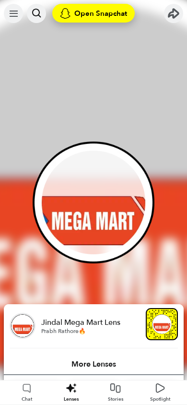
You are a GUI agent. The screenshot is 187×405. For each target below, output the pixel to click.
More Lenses (93, 364)
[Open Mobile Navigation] (13, 13)
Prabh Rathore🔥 (63, 331)
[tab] (94, 364)
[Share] (173, 13)
